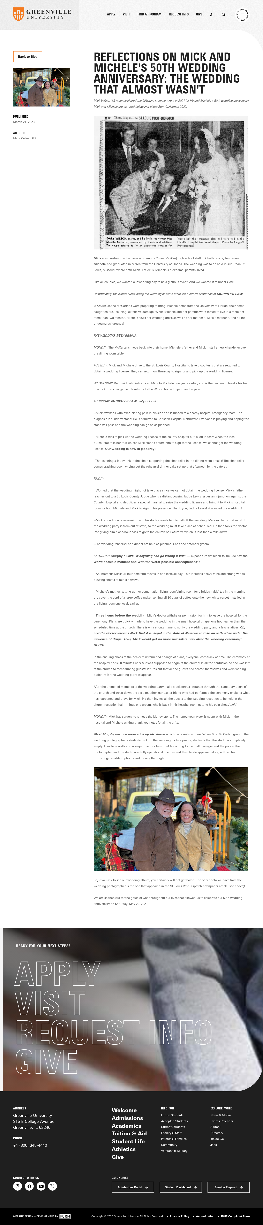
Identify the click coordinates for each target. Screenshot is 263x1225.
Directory (216, 1133)
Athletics (124, 1149)
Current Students (173, 1127)
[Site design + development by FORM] (42, 1216)
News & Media (220, 1115)
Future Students (172, 1115)
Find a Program (149, 14)
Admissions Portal (130, 1187)
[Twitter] (52, 1186)
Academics (126, 1126)
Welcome (124, 1110)
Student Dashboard (178, 1187)
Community (169, 1145)
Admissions (127, 1118)
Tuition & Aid (129, 1133)
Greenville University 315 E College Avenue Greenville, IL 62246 (33, 1121)
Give (199, 14)
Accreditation (205, 1216)
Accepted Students (174, 1121)
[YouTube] (41, 1186)
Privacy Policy (179, 1216)
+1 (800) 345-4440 (30, 1145)
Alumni (215, 1127)
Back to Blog (28, 57)
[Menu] (242, 14)
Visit (126, 14)
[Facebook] (29, 1186)
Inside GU (217, 1139)
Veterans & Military (174, 1151)
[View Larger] (41, 111)
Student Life (128, 1141)
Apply (111, 14)
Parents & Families (174, 1139)
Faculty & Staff (171, 1133)
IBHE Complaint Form (235, 1216)
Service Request (226, 1187)
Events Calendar (221, 1121)
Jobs (213, 1145)
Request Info (179, 14)
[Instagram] (17, 1186)
